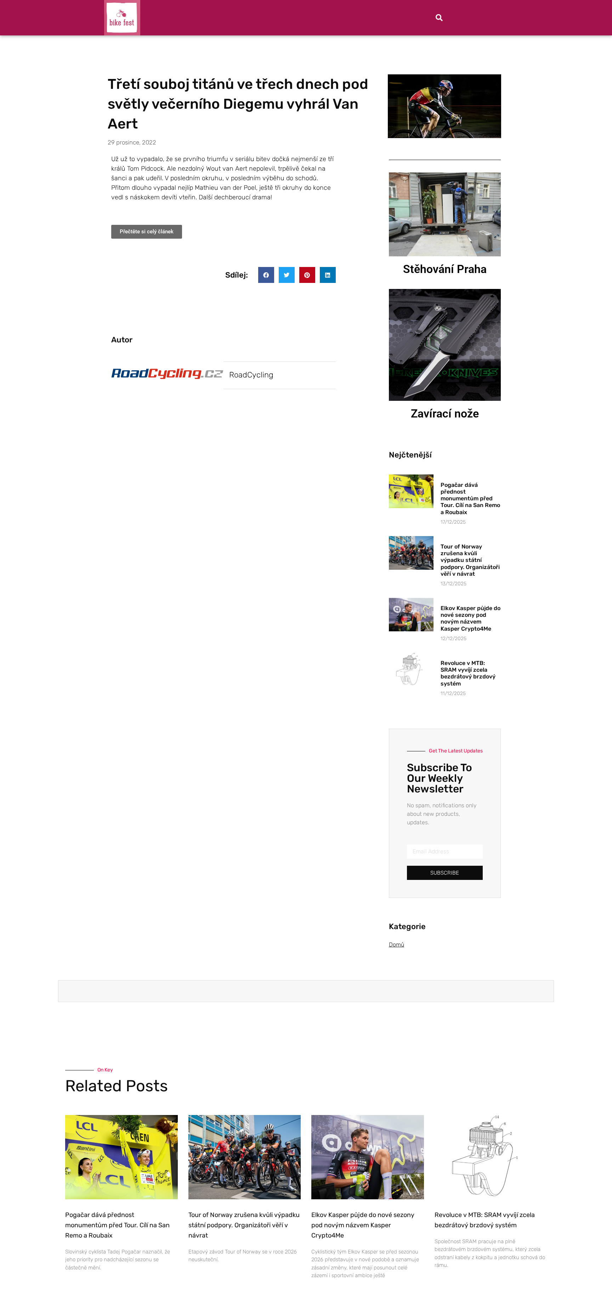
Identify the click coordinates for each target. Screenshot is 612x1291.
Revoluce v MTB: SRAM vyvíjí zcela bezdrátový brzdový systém (468, 673)
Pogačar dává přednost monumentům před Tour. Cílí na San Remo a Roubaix (470, 499)
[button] (439, 17)
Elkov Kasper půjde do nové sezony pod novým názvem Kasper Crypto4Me (470, 618)
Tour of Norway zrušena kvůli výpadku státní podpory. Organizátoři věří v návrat (470, 560)
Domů (396, 944)
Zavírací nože (445, 413)
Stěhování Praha (445, 269)
